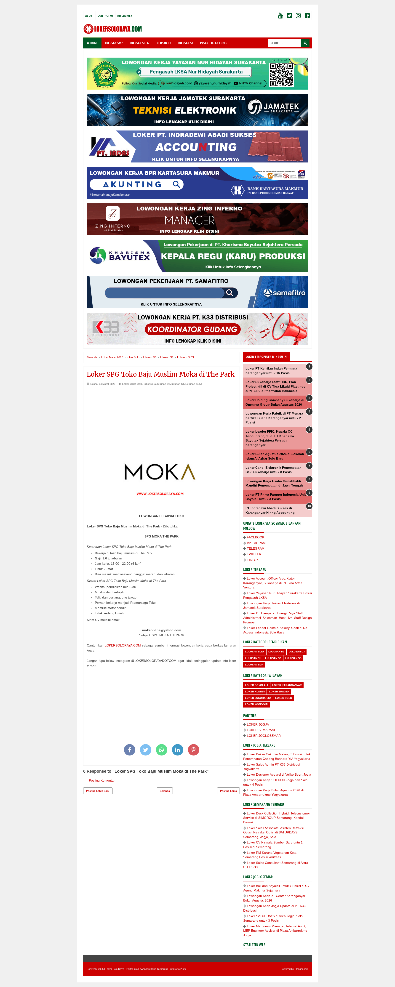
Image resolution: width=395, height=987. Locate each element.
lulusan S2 (273, 658)
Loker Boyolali (256, 685)
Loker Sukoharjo (258, 698)
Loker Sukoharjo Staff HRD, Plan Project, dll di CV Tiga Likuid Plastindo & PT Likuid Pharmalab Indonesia (276, 386)
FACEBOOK (255, 537)
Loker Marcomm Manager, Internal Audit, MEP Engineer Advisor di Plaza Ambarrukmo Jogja (275, 930)
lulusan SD (293, 658)
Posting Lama (228, 791)
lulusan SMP (254, 664)
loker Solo (150, 384)
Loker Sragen (279, 691)
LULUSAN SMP (114, 43)
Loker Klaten (255, 691)
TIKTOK (253, 560)
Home (94, 43)
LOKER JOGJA (258, 724)
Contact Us (105, 15)
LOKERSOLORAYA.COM (123, 645)
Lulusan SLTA (193, 384)
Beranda (165, 791)
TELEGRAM (255, 548)
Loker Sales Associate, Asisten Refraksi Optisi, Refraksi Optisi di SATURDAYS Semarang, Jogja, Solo (273, 832)
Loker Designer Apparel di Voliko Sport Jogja (279, 774)
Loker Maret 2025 (132, 384)
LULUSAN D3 (163, 43)
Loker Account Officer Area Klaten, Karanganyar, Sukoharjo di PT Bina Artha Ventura (272, 583)
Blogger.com (301, 969)
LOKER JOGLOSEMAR (264, 735)
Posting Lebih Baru (97, 791)
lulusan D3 (163, 384)
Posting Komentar (102, 780)
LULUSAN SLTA (139, 43)
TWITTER (254, 554)
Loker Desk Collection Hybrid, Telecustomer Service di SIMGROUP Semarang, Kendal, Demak (276, 817)
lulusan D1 (276, 651)
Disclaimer (124, 15)
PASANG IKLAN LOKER (213, 43)
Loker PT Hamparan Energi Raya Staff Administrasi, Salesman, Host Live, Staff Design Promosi (277, 617)
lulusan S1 (177, 384)
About (89, 15)
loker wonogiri (256, 704)
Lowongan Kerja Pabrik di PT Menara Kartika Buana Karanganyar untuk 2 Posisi (274, 418)
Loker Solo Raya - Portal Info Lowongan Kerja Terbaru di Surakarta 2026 (146, 969)
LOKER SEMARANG (262, 730)
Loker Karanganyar (287, 685)
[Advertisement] (161, 420)
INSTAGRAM (256, 543)
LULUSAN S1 (185, 43)
